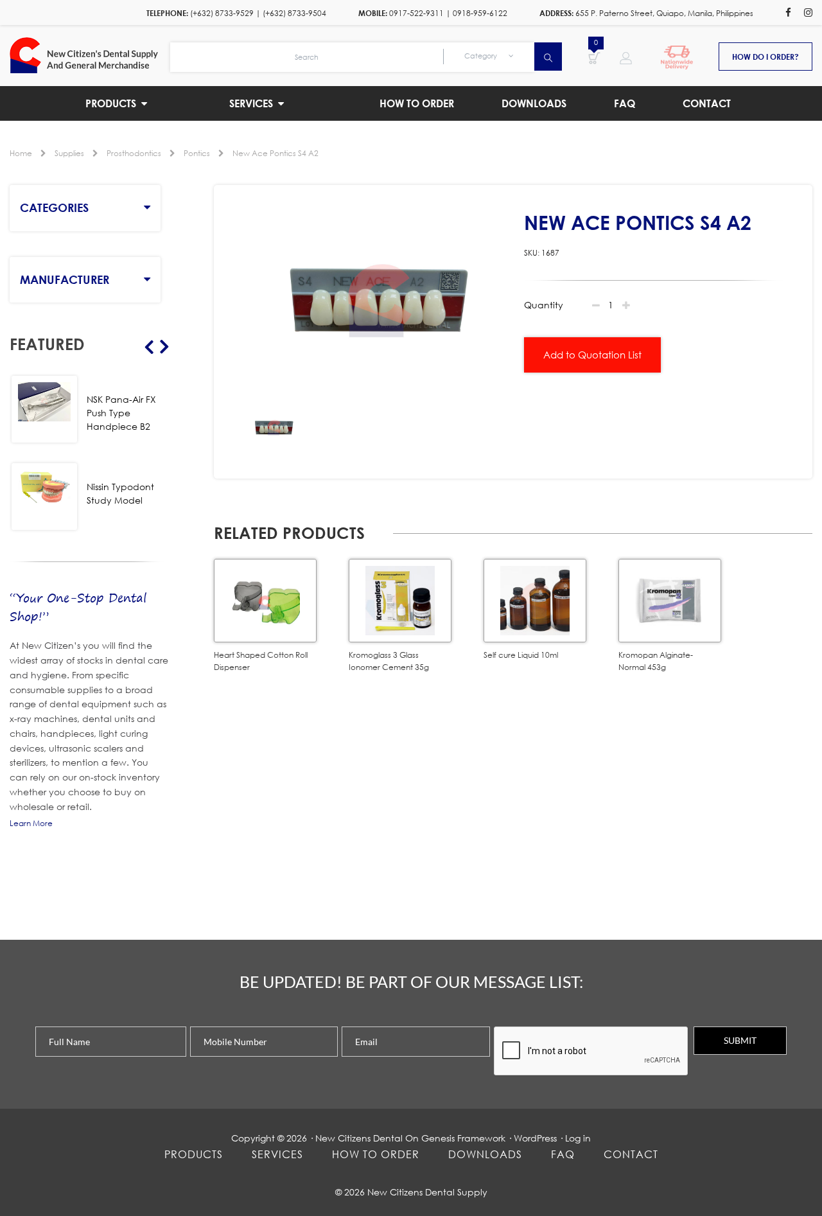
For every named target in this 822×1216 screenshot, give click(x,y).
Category (481, 56)
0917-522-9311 (416, 13)
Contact (631, 1154)
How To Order (375, 1154)
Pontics (197, 153)
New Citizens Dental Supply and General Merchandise (90, 55)
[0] (594, 57)
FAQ (563, 1154)
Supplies (69, 153)
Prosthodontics (134, 153)
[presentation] (591, 1052)
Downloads (485, 1154)
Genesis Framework (463, 1138)
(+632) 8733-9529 (222, 13)
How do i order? (765, 56)
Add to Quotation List (592, 354)
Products (193, 1154)
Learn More (31, 823)
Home (21, 153)
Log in (578, 1138)
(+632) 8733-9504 (294, 13)
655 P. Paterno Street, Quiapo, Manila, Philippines (664, 13)
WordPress (535, 1138)
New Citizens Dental (359, 1138)
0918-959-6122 (480, 13)
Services (277, 1154)
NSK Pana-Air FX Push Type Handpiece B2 (121, 412)
